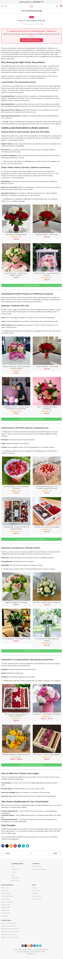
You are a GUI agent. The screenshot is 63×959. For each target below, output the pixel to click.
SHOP (33, 885)
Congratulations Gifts (7, 896)
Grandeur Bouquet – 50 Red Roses (47, 234)
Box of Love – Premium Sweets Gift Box (47, 754)
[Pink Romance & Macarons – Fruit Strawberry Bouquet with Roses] (47, 471)
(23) (20, 490)
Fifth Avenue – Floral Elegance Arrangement (47, 714)
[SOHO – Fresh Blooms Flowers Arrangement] (47, 391)
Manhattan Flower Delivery (8, 923)
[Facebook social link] (3, 846)
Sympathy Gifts (5, 907)
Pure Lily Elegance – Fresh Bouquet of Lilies (16, 638)
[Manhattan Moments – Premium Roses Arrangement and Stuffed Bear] (16, 391)
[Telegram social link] (27, 846)
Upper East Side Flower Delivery (10, 928)
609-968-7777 (39, 2)
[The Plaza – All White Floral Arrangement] (47, 586)
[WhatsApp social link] (23, 846)
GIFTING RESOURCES (7, 885)
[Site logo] (31, 6)
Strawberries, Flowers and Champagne (46, 527)
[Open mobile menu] (2, 6)
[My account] (57, 6)
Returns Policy (15, 880)
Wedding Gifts (5, 910)
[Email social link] (11, 846)
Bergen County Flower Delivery (10, 937)
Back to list (31, 853)
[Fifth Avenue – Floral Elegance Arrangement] (47, 698)
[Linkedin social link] (19, 846)
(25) (20, 531)
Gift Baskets (4, 916)
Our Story (14, 872)
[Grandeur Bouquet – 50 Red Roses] (47, 219)
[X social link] (7, 846)
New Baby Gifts (5, 904)
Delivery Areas (6, 920)
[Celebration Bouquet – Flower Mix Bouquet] (16, 739)
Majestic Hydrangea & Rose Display (16, 602)
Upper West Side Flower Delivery (10, 931)
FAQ (12, 875)
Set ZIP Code (37, 11)
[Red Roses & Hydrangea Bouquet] (16, 219)
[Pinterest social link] (15, 846)
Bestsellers (35, 893)
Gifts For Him (5, 890)
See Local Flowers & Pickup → (31, 40)
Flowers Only (36, 890)
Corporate (35, 863)
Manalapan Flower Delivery (8, 934)
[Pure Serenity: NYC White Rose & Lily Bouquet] (47, 623)
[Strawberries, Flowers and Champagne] (47, 511)
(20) (20, 411)
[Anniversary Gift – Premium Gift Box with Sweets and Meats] (16, 511)
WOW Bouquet (27, 24)
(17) (50, 716)
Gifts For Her (4, 887)
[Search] (5, 6)
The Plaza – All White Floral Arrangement (47, 602)
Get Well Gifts (5, 899)
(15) (20, 237)
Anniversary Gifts (6, 893)
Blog (31, 17)
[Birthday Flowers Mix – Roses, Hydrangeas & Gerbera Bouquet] (16, 351)
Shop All (34, 887)
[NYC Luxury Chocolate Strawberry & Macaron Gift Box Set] (16, 698)
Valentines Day (36, 899)
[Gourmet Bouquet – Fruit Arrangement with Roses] (16, 471)
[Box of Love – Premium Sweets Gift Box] (47, 739)
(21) (20, 718)
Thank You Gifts (5, 913)
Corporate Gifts (36, 866)
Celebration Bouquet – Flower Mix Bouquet (16, 754)
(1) (20, 370)
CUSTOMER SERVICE (17, 863)
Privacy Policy (15, 877)
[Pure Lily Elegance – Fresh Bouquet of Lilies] (16, 623)
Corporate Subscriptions (39, 869)
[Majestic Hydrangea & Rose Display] (16, 586)
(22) (50, 411)
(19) (50, 277)
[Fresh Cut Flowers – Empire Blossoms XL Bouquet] (47, 257)
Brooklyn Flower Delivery (8, 926)
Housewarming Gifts (7, 902)
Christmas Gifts (36, 896)
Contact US (14, 869)
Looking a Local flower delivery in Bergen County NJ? (25, 128)
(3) (50, 529)
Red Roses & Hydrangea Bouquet (16, 234)
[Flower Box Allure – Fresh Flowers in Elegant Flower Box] (16, 257)
